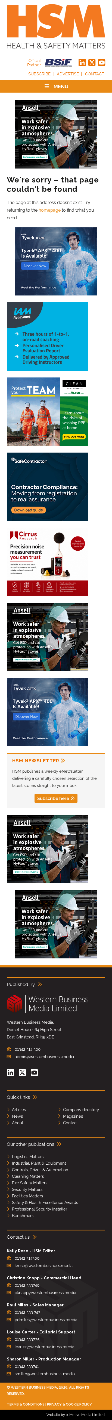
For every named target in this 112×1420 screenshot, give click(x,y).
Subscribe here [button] (53, 798)
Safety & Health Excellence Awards (45, 1202)
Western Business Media (34, 1387)
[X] (91, 63)
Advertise (68, 74)
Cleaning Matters (28, 1176)
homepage (50, 210)
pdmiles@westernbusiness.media (46, 1319)
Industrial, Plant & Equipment (39, 1163)
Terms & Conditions (26, 1404)
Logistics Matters (27, 1156)
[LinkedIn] (82, 63)
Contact (94, 74)
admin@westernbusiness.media (44, 1056)
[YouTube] (101, 63)
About (17, 1122)
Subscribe (39, 74)
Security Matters (27, 1189)
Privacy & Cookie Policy (69, 1404)
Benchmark (23, 1215)
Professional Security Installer (39, 1209)
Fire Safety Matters (29, 1182)
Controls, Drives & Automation (40, 1169)
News (17, 1116)
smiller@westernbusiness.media (45, 1373)
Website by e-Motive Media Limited (75, 1415)
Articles (19, 1109)
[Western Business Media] (47, 1011)
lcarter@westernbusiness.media (44, 1346)
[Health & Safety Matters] (56, 26)
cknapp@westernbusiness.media (45, 1292)
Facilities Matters (27, 1196)
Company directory (81, 1109)
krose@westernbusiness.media (44, 1265)
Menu (61, 86)
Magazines (73, 1116)
